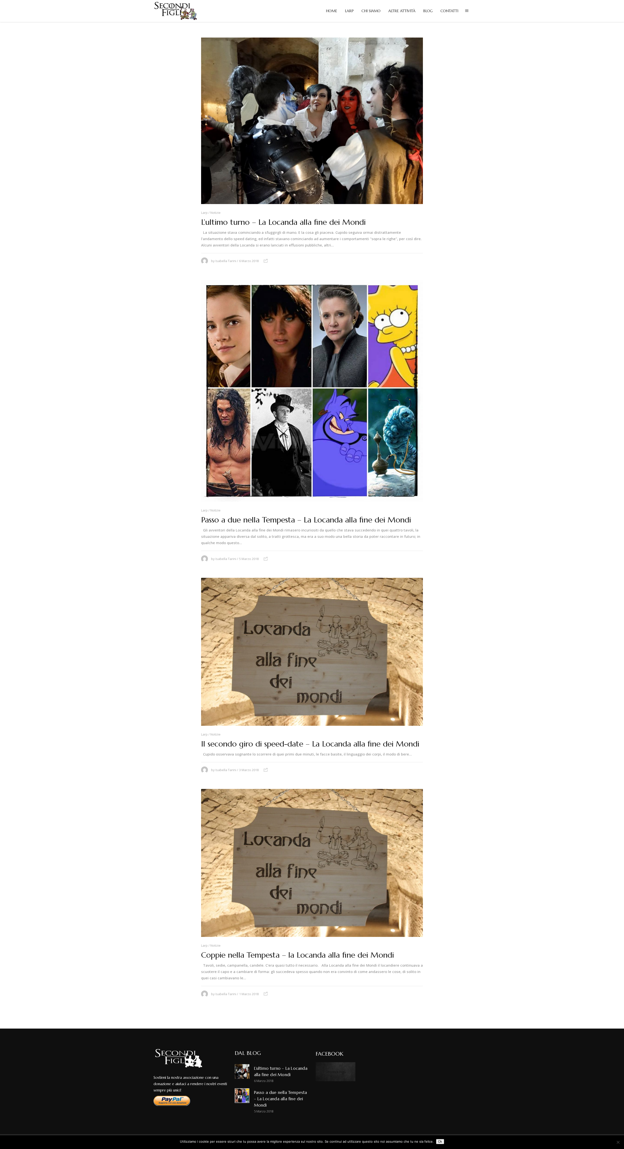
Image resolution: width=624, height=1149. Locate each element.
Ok (440, 1141)
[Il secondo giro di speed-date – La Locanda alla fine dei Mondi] (312, 652)
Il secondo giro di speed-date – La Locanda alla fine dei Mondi (310, 744)
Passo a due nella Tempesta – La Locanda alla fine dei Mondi (306, 520)
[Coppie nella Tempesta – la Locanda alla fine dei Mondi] (312, 863)
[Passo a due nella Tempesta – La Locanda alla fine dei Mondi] (312, 391)
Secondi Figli (335, 1071)
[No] (617, 1142)
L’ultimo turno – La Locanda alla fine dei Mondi (283, 222)
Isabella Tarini (225, 261)
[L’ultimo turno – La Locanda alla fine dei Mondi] (312, 121)
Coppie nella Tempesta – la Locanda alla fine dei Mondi (297, 955)
